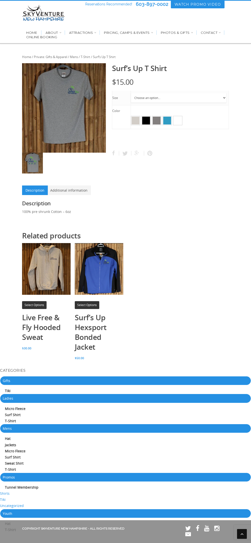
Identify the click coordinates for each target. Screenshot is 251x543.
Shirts (5, 493)
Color (116, 111)
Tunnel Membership (21, 487)
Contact (209, 33)
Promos (9, 477)
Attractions (81, 33)
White (178, 120)
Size (115, 98)
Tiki (8, 390)
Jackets (10, 445)
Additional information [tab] (69, 190)
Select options (34, 305)
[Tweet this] (125, 153)
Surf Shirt (13, 414)
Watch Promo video (198, 4)
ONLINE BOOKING (41, 37)
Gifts (6, 380)
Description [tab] (34, 190)
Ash (135, 120)
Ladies (8, 398)
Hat (8, 438)
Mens (74, 57)
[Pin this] (148, 153)
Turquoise (167, 120)
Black (146, 120)
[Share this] (115, 153)
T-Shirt (85, 57)
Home (31, 33)
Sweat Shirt (14, 463)
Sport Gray (157, 120)
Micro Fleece (15, 408)
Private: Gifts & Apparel (50, 57)
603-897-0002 (152, 4)
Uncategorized (12, 505)
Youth (7, 513)
